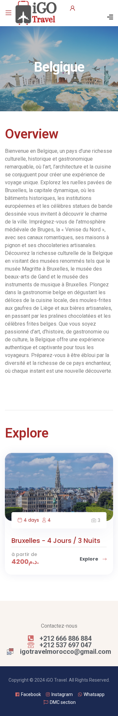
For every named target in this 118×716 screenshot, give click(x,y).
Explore (89, 559)
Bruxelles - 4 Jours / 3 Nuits (55, 540)
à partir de (24, 554)
